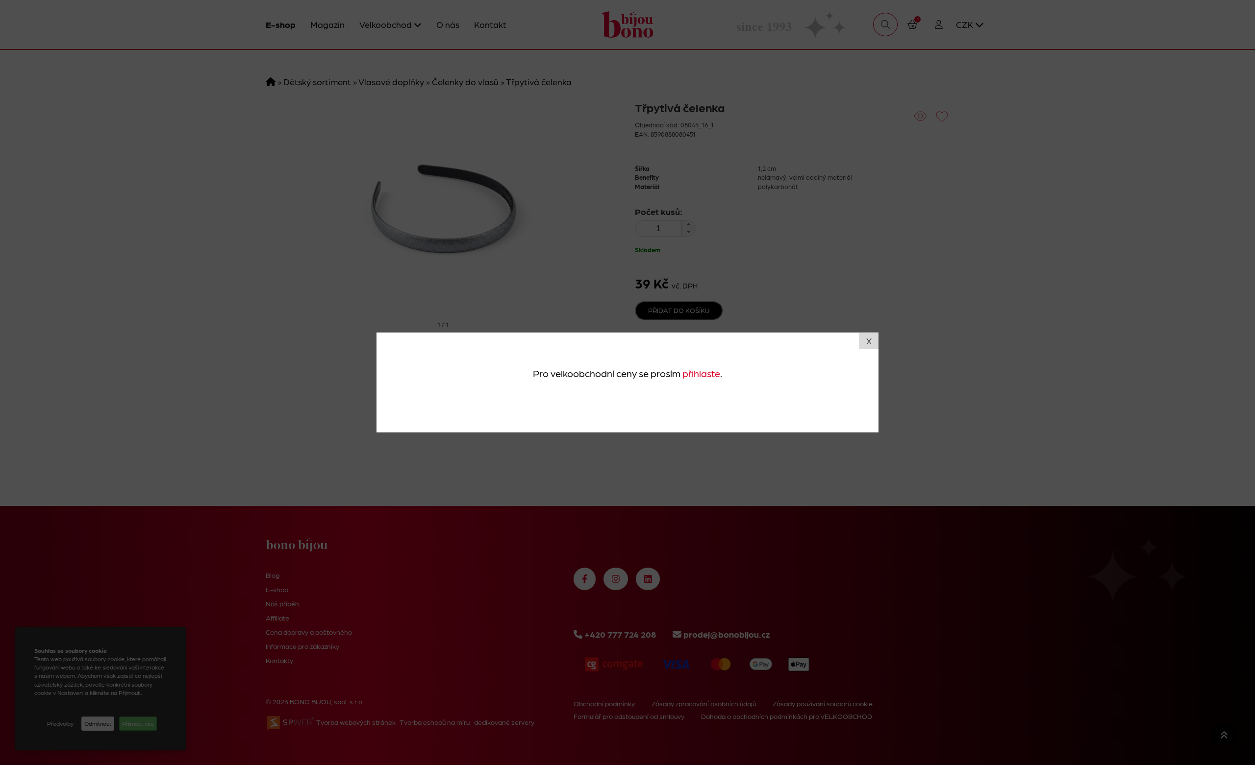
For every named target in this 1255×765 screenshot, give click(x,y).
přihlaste (701, 373)
